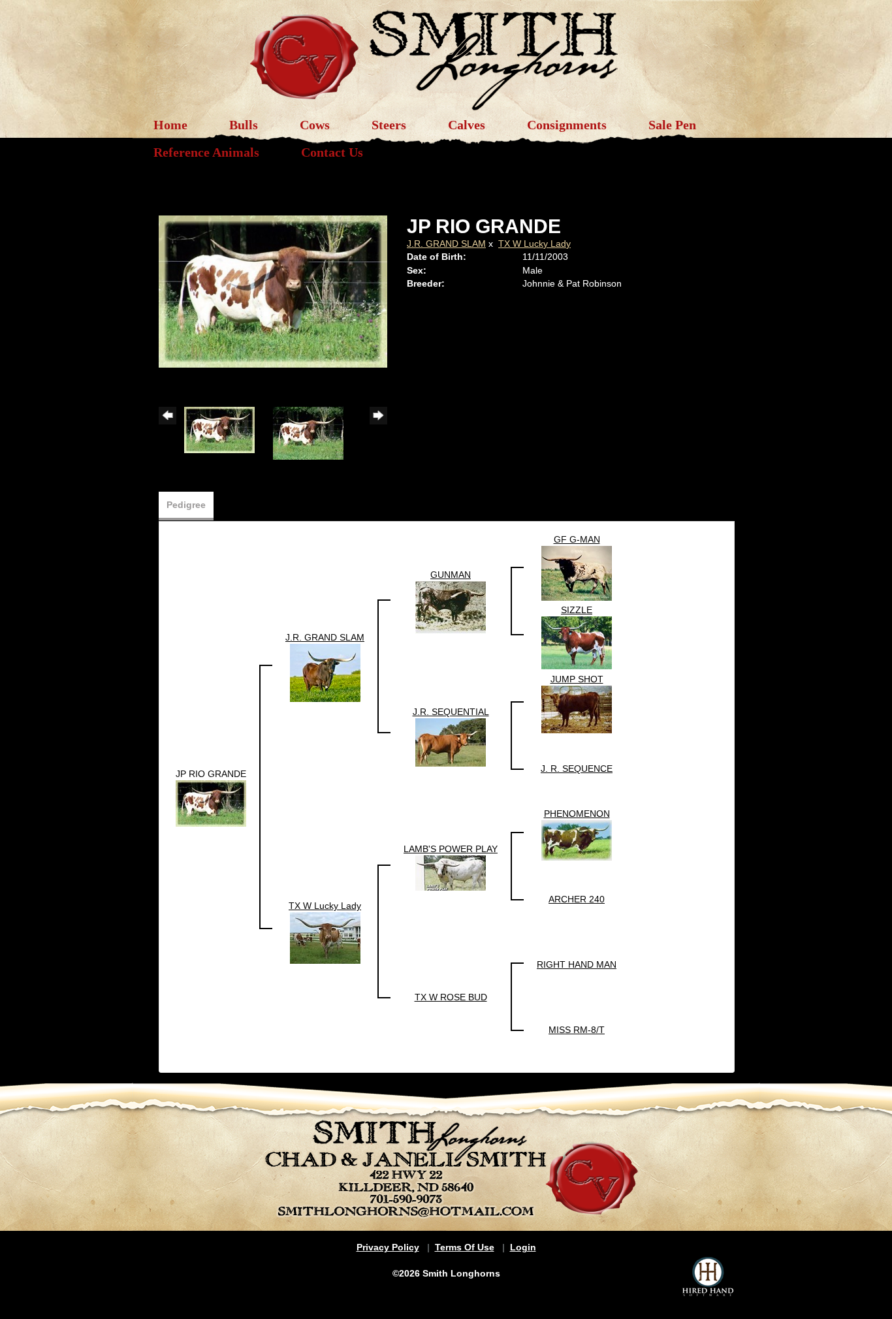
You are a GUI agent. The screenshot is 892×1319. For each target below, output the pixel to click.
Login (523, 1247)
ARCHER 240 (577, 899)
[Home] (446, 53)
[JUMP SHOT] (576, 708)
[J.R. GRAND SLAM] (325, 672)
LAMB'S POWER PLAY (451, 849)
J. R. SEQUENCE (577, 768)
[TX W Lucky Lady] (325, 937)
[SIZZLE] (576, 642)
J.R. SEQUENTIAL (451, 712)
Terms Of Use (464, 1247)
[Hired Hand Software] (707, 1276)
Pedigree (186, 505)
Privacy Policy (388, 1247)
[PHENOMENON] (576, 839)
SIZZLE (576, 610)
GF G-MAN (577, 539)
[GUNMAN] (450, 606)
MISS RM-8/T (577, 1030)
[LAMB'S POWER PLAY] (450, 871)
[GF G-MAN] (576, 572)
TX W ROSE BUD (451, 997)
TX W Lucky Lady (534, 243)
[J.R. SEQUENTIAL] (450, 741)
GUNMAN (450, 574)
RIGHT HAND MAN (576, 964)
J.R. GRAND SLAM (446, 243)
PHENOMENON (577, 813)
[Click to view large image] (273, 290)
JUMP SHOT (576, 679)
